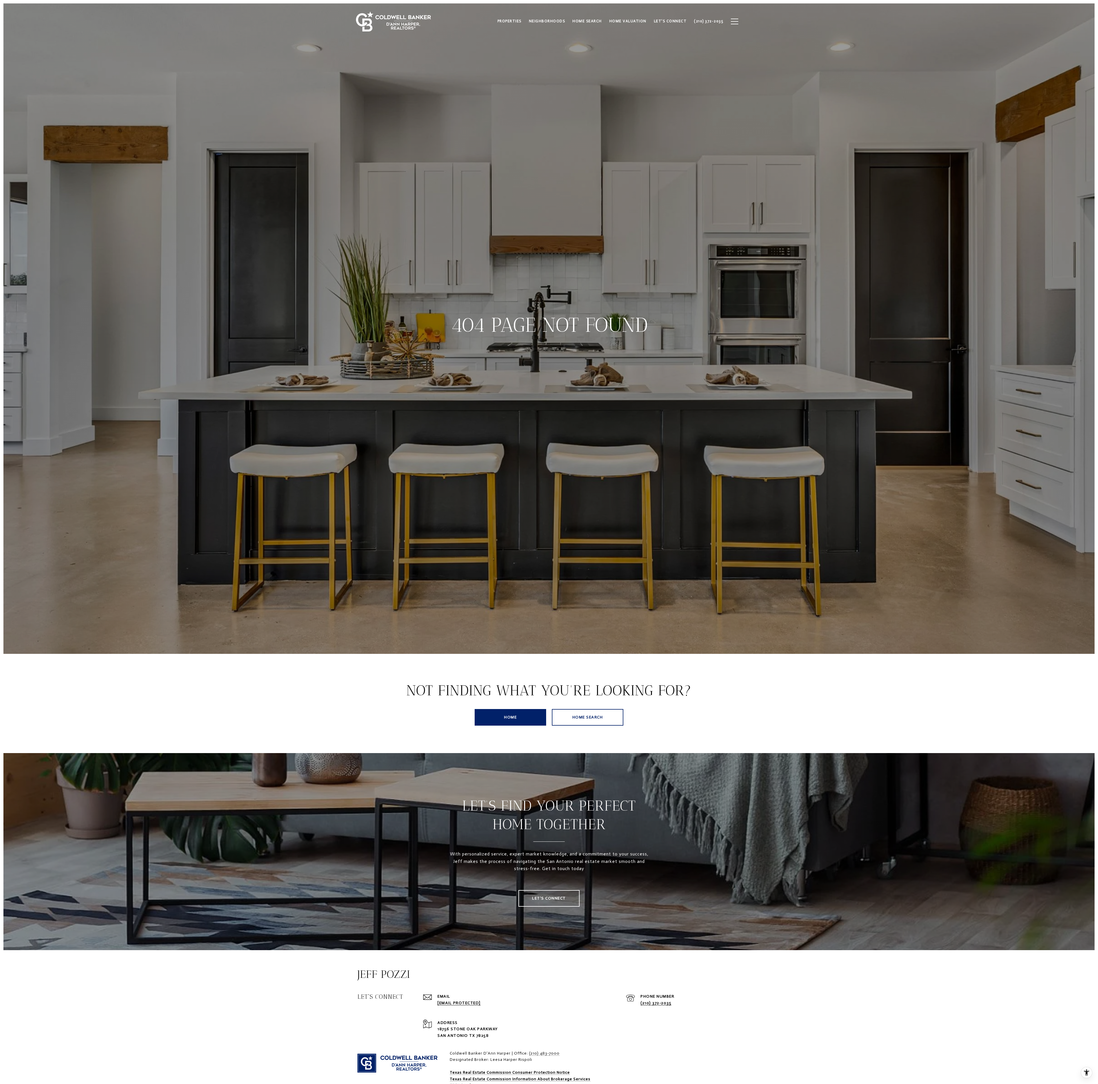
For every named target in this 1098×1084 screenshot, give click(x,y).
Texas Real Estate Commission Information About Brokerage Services (520, 1079)
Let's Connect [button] (549, 898)
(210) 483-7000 (544, 1053)
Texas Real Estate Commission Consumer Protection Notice (510, 1072)
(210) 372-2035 (655, 1002)
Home (510, 717)
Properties (510, 21)
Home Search (587, 717)
